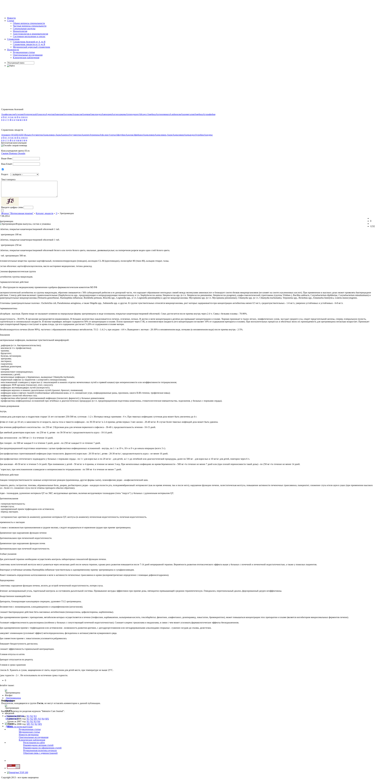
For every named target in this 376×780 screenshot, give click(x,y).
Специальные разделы (24, 28)
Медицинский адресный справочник (31, 47)
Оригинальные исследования (27, 55)
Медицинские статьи (29, 732)
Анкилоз (41, 114)
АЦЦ (15, 135)
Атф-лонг (104, 135)
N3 (35, 716)
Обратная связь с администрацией (40, 753)
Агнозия (19, 114)
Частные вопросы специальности (29, 26)
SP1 (35, 719)
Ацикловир (149, 135)
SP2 (47, 719)
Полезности (13, 49)
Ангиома (67, 114)
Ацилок (129, 135)
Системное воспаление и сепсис (29, 36)
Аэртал (112, 135)
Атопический (30, 114)
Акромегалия (187, 114)
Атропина (94, 135)
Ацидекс (208, 135)
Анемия (86, 114)
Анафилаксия (8, 114)
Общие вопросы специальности (29, 23)
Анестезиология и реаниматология (30, 34)
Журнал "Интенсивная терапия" (17, 213)
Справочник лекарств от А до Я (29, 44)
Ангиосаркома (118, 114)
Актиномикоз (162, 114)
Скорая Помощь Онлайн (13, 153)
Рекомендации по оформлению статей (42, 748)
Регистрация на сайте (34, 742)
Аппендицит (132, 114)
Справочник (13, 39)
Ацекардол (189, 135)
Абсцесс (143, 114)
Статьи (10, 20)
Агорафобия (209, 114)
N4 (43, 719)
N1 (28, 716)
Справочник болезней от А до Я (29, 41)
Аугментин (37, 135)
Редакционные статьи (24, 52)
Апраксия (77, 114)
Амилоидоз (95, 114)
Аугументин (75, 135)
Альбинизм (175, 114)
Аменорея (106, 114)
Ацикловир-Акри (52, 135)
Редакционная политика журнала (40, 750)
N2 (31, 716)
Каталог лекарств (44, 213)
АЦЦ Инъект (25, 135)
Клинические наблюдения (26, 57)
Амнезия (58, 114)
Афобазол (138, 135)
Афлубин (120, 135)
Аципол (65, 135)
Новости (11, 18)
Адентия (50, 114)
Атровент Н (7, 135)
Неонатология (20, 31)
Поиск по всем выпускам (19, 726)
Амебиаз (151, 114)
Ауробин (199, 135)
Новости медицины (29, 734)
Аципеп (85, 135)
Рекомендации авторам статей (38, 745)
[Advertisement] (54, 7)
